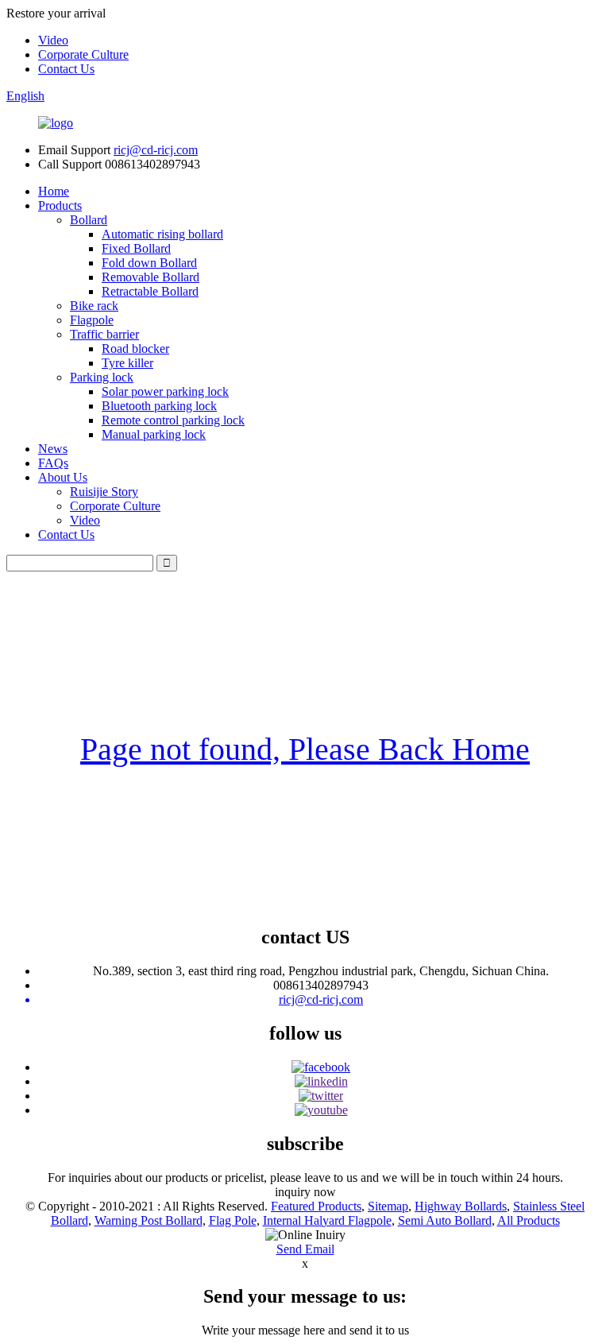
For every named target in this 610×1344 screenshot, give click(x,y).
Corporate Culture (83, 54)
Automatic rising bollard (162, 234)
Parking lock (101, 377)
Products (60, 205)
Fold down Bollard (149, 262)
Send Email (305, 1249)
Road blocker (135, 348)
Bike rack (94, 305)
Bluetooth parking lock (159, 405)
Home (53, 191)
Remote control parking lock (173, 420)
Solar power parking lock (165, 391)
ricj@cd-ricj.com (156, 150)
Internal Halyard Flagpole (327, 1220)
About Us (62, 477)
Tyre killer (127, 363)
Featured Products (316, 1206)
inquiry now (305, 1192)
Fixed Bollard (136, 248)
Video (53, 40)
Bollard (88, 220)
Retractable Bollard (150, 291)
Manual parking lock (154, 434)
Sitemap (388, 1206)
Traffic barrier (104, 334)
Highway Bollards (461, 1206)
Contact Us (66, 69)
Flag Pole (233, 1220)
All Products (528, 1220)
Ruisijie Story (104, 491)
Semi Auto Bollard (445, 1220)
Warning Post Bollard (149, 1220)
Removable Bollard (150, 277)
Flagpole (92, 320)
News (53, 448)
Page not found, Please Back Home (305, 749)
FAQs (53, 463)
